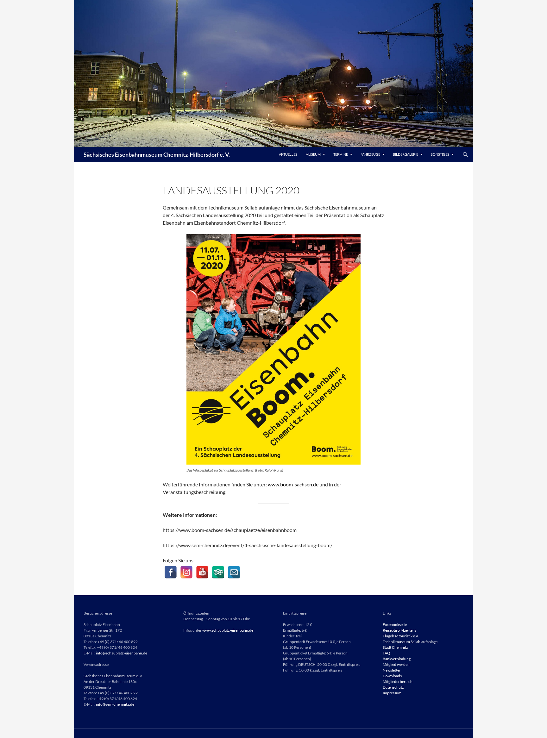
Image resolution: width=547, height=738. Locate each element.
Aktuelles (288, 154)
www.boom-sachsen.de (293, 484)
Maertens (408, 630)
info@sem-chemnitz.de (115, 704)
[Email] (234, 572)
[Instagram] (186, 572)
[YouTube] (202, 572)
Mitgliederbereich (397, 681)
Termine (340, 154)
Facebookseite (395, 624)
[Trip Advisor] (218, 572)
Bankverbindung (397, 658)
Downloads (392, 675)
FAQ (386, 653)
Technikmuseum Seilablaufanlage (410, 641)
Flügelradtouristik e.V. (401, 636)
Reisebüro (391, 630)
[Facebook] (170, 572)
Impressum (392, 693)
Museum (313, 154)
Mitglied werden (396, 664)
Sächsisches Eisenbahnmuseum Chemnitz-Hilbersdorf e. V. (157, 154)
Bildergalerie (405, 154)
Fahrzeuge (370, 154)
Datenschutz (393, 687)
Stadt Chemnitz (395, 647)
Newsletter (392, 670)
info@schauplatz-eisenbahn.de (121, 653)
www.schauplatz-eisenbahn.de (227, 630)
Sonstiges (440, 154)
